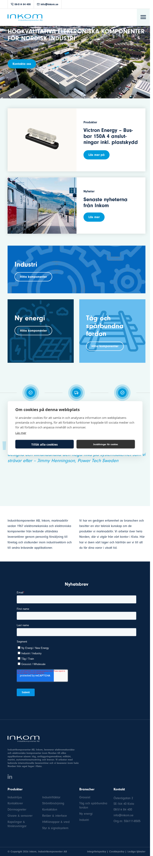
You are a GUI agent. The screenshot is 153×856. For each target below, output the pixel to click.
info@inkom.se (49, 4)
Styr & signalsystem (55, 828)
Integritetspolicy (96, 851)
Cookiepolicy (116, 851)
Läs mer (94, 217)
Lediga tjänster (136, 851)
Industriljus (15, 797)
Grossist (84, 797)
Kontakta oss (22, 64)
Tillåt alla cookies (44, 444)
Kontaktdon (49, 809)
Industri (84, 820)
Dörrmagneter (17, 809)
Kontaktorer (15, 803)
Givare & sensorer (20, 815)
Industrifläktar (51, 797)
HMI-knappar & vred (56, 822)
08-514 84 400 (23, 4)
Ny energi (86, 813)
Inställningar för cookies (105, 444)
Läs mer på (96, 155)
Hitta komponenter (33, 277)
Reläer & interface (54, 815)
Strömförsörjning (53, 803)
